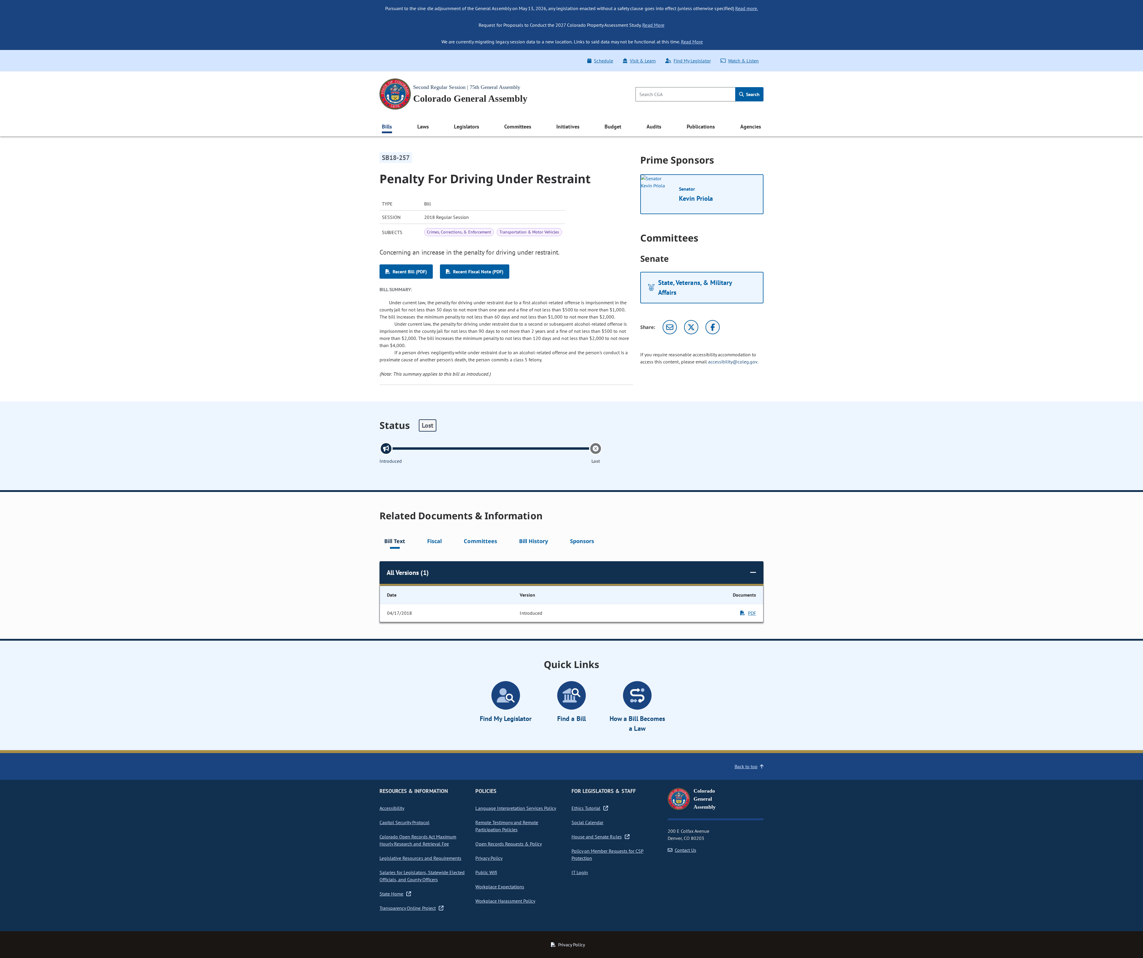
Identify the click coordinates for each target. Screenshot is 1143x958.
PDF (752, 613)
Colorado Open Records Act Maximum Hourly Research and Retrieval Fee (418, 840)
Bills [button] (387, 126)
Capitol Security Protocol (405, 822)
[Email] (670, 327)
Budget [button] (613, 126)
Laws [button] (423, 126)
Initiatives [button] (567, 126)
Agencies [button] (750, 126)
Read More (653, 25)
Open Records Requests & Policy (508, 844)
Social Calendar (587, 822)
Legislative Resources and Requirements (420, 858)
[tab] (395, 542)
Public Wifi (486, 872)
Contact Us (685, 850)
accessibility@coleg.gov (733, 362)
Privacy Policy (488, 858)
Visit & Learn (643, 61)
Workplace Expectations (499, 887)
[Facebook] (712, 327)
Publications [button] (701, 126)
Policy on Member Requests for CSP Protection (608, 854)
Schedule (603, 61)
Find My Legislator (692, 61)
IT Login (580, 872)
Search (752, 94)
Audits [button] (654, 126)
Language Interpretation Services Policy (515, 808)
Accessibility (392, 808)
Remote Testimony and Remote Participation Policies (506, 825)
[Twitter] (691, 327)
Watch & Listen (743, 61)
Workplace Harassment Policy (505, 901)
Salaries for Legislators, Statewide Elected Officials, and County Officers (422, 875)
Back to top (746, 766)
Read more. (746, 8)
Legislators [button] (466, 126)
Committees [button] (517, 126)
